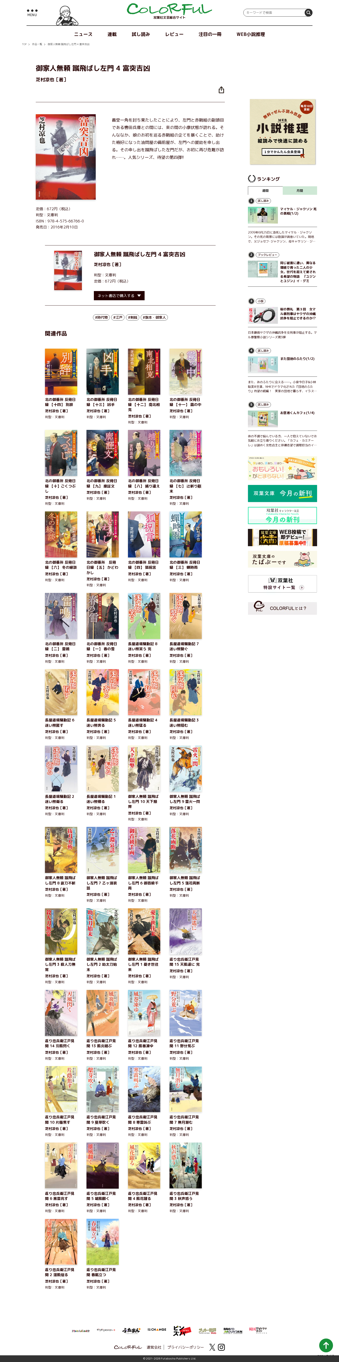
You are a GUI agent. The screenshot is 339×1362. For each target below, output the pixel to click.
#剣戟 (132, 317)
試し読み (141, 34)
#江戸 (117, 317)
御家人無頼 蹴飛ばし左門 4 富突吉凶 (68, 44)
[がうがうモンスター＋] (106, 1330)
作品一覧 (37, 44)
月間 (300, 190)
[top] (169, 9)
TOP (24, 44)
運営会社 (154, 1347)
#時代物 (101, 317)
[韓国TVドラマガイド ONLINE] (258, 1330)
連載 (112, 34)
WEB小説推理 (251, 34)
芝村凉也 (102, 264)
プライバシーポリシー (185, 1347)
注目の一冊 (210, 34)
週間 (265, 190)
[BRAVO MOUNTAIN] (233, 1330)
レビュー (174, 34)
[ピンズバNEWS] (182, 1328)
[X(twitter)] (212, 1347)
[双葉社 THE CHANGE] (157, 1330)
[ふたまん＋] (131, 1330)
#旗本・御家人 (154, 317)
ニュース (83, 34)
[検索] (308, 13)
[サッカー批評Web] (207, 1330)
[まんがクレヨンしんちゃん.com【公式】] (80, 1330)
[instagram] (221, 1347)
